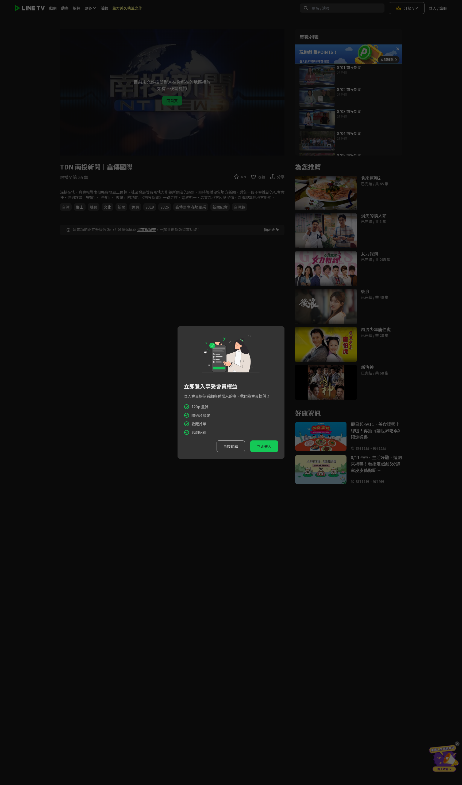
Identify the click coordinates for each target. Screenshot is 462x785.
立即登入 (264, 446)
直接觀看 (230, 446)
